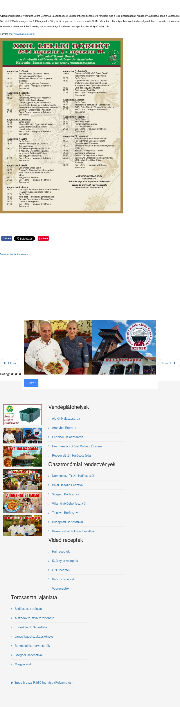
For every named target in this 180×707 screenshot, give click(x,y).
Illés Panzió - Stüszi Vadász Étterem (76, 446)
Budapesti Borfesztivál (67, 522)
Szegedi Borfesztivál (65, 494)
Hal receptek (60, 551)
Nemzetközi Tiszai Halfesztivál (72, 475)
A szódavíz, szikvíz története (34, 618)
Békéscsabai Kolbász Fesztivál (73, 531)
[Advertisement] (90, 311)
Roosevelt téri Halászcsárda (71, 455)
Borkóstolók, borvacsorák (32, 645)
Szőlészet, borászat (28, 608)
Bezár (31, 383)
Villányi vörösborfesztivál (68, 503)
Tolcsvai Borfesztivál (65, 512)
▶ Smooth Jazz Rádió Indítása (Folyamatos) (42, 682)
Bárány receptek (63, 579)
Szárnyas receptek (64, 560)
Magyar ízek (23, 664)
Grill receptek (60, 570)
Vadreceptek (60, 588)
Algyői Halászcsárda (65, 418)
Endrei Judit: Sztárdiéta (30, 627)
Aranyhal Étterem (63, 427)
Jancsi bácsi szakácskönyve (34, 636)
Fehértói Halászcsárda (67, 437)
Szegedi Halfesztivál (28, 655)
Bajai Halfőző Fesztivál (67, 485)
